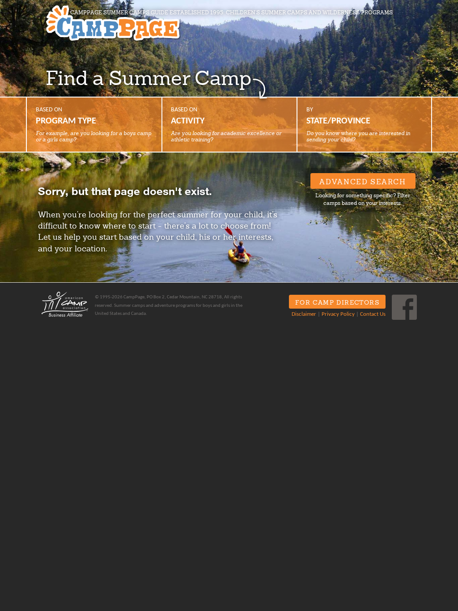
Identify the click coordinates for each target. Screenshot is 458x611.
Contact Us (373, 314)
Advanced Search (362, 181)
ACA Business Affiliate (65, 304)
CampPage (113, 23)
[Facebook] (404, 307)
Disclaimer (304, 314)
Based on (93, 124)
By (358, 124)
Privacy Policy (338, 314)
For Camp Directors (337, 302)
